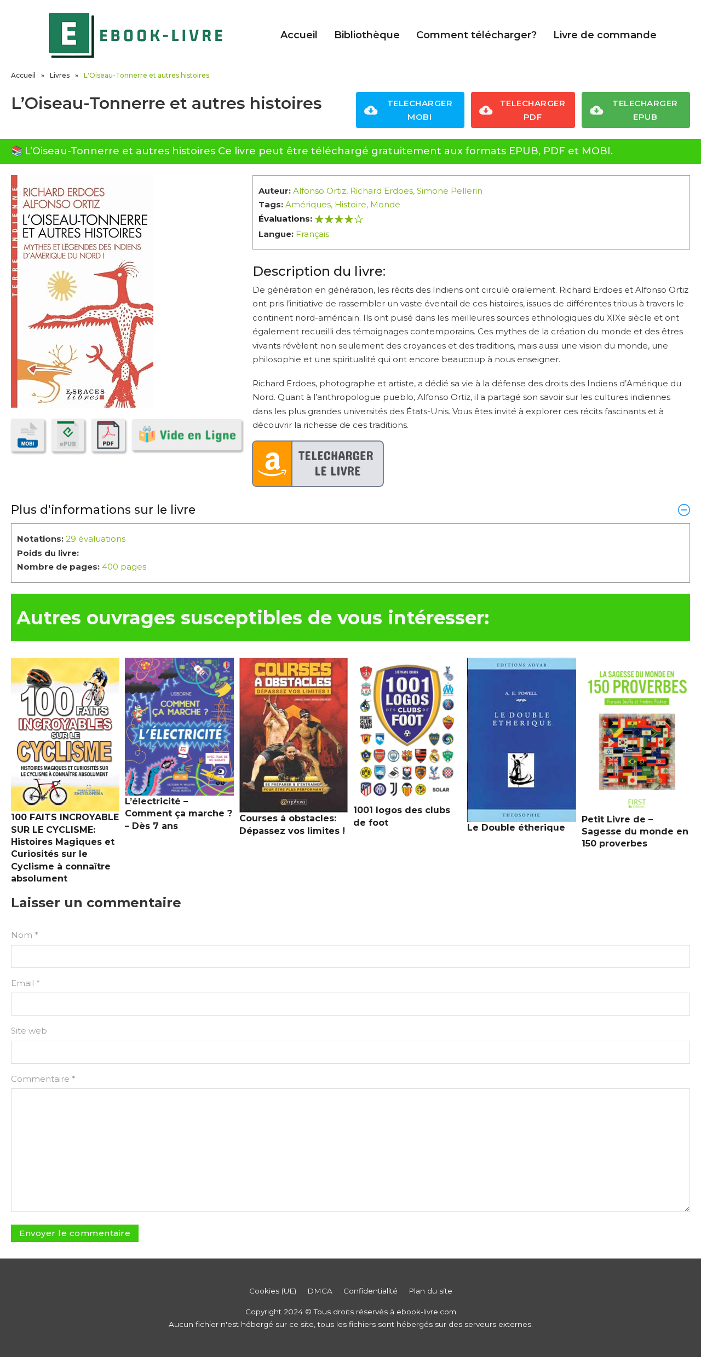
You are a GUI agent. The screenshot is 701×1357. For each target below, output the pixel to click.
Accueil (299, 35)
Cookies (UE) (272, 1290)
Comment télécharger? (476, 35)
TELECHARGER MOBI (420, 110)
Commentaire (43, 1079)
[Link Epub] (68, 435)
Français (312, 234)
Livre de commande (605, 35)
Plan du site (430, 1290)
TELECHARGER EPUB (645, 110)
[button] (350, 509)
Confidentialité (370, 1290)
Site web (29, 1030)
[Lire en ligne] (187, 434)
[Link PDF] (108, 435)
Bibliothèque (367, 35)
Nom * (24, 935)
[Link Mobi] (27, 435)
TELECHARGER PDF (533, 110)
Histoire (350, 204)
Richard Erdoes (381, 190)
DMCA (319, 1290)
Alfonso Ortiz (319, 190)
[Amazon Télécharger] (318, 464)
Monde (385, 204)
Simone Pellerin (449, 190)
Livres (60, 75)
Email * (25, 983)
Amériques (308, 204)
